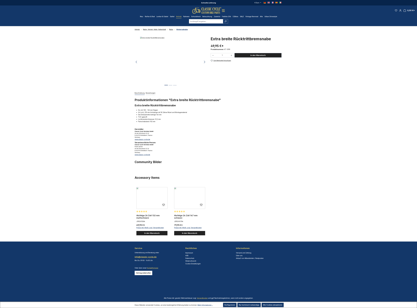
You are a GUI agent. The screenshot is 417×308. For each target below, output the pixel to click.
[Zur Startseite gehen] (208, 10)
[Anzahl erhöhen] (231, 55)
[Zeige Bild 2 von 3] (170, 87)
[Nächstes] (204, 62)
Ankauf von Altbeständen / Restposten (250, 258)
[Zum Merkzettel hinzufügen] (163, 205)
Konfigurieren (229, 305)
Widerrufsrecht (190, 261)
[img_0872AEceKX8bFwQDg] (170, 60)
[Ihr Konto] (400, 10)
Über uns (239, 255)
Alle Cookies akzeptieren (272, 305)
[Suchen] (225, 21)
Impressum (189, 253)
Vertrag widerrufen (143, 273)
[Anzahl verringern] (213, 55)
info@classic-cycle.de (145, 257)
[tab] (140, 93)
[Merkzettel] (396, 10)
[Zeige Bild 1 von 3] (166, 87)
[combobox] (206, 21)
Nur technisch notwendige (249, 305)
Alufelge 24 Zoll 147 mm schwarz (186, 216)
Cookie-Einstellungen (193, 264)
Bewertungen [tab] (150, 93)
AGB (186, 255)
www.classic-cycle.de (142, 139)
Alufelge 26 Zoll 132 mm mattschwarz (148, 216)
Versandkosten (202, 298)
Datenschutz (189, 258)
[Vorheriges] (136, 62)
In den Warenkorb (258, 55)
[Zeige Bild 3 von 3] (175, 87)
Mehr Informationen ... (205, 305)
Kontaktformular (152, 268)
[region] (170, 62)
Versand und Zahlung (243, 253)
